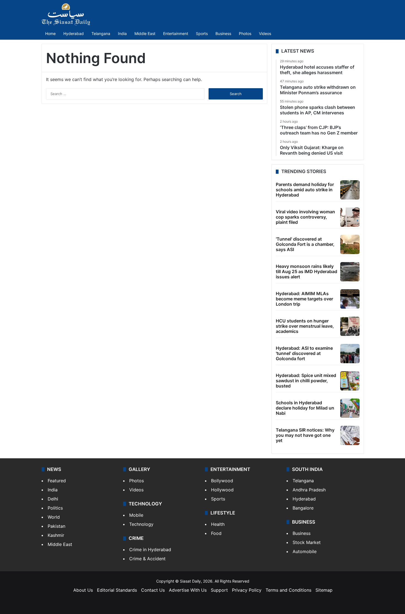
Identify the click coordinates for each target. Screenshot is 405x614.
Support (219, 590)
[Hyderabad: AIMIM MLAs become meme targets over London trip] (350, 299)
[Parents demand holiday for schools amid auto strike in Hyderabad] (350, 190)
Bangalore (303, 508)
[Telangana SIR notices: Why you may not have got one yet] (350, 435)
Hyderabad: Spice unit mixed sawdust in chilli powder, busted (306, 381)
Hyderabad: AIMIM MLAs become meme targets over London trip (304, 299)
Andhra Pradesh (309, 489)
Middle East (144, 33)
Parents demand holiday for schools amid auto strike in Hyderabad (305, 190)
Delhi (53, 499)
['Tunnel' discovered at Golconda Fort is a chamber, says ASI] (350, 244)
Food (216, 533)
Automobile (305, 551)
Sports (202, 33)
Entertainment (175, 33)
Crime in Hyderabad (150, 549)
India (122, 33)
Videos (265, 33)
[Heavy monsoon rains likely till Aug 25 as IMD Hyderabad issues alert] (350, 271)
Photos (245, 33)
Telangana (100, 33)
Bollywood (222, 480)
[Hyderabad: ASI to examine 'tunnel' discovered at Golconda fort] (350, 353)
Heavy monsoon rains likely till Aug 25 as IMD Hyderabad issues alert (306, 271)
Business (223, 33)
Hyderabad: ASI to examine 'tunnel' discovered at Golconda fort (304, 353)
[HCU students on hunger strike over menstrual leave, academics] (350, 326)
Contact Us (153, 590)
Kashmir (56, 535)
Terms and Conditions (288, 590)
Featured (57, 480)
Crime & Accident (147, 558)
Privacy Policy (246, 590)
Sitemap (324, 590)
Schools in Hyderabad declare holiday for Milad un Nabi (305, 408)
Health (218, 524)
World (54, 517)
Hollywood (222, 489)
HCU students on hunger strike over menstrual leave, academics (305, 326)
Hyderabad (73, 33)
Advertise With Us (188, 590)
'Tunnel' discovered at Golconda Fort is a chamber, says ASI (305, 244)
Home (50, 33)
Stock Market (307, 542)
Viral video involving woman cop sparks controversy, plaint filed (305, 217)
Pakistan (56, 526)
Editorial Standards (117, 590)
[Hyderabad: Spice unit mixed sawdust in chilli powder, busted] (350, 381)
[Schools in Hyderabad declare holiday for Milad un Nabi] (350, 408)
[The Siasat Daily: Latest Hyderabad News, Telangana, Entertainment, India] (66, 14)
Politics (55, 508)
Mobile (136, 515)
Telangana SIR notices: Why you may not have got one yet (305, 435)
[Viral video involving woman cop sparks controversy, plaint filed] (350, 217)
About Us (83, 590)
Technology (141, 524)
